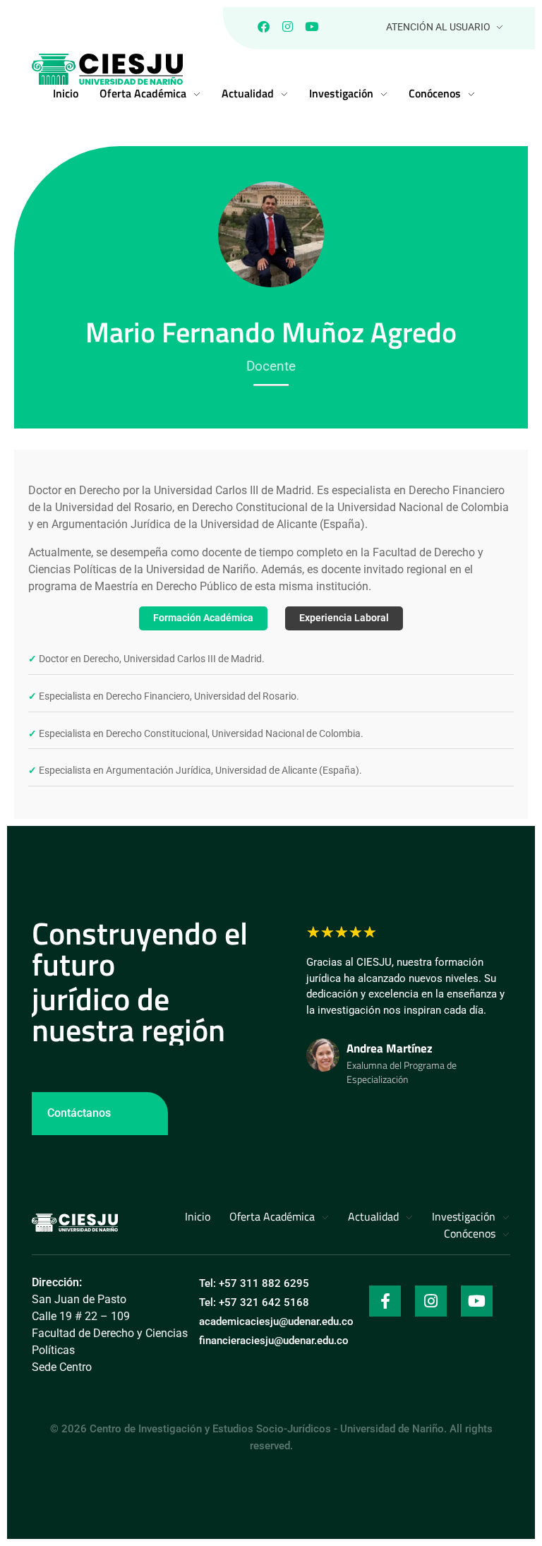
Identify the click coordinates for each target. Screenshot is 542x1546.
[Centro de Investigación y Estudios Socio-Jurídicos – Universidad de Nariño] (75, 1222)
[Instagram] (287, 26)
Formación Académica (203, 618)
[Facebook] (263, 26)
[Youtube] (311, 26)
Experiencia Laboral (344, 618)
